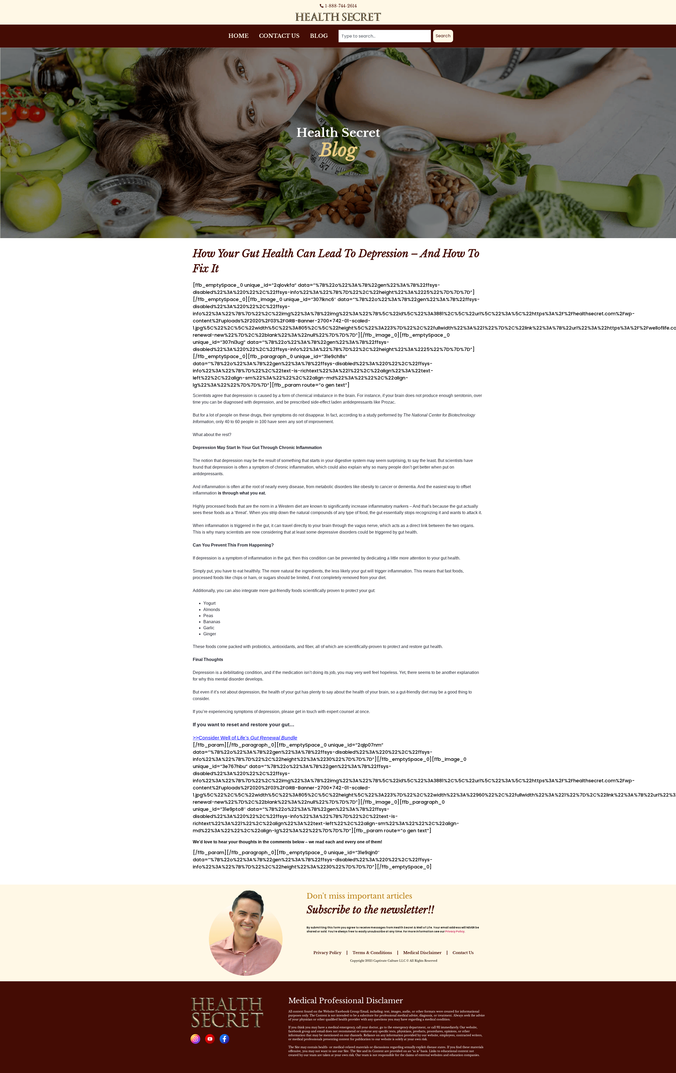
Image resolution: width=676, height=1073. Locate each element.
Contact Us (279, 36)
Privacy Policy (454, 931)
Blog (319, 36)
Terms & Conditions (372, 952)
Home (238, 36)
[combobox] (385, 36)
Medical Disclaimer (422, 952)
